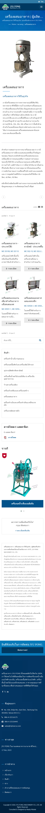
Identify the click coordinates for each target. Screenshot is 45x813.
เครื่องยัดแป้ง (23, 621)
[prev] (3, 197)
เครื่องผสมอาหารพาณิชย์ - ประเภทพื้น (33, 245)
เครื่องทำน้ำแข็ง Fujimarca (14, 359)
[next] (41, 197)
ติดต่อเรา (11, 624)
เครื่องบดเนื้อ (36, 613)
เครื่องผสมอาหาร (30, 24)
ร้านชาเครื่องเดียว (11, 385)
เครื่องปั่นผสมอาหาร (27, 616)
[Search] (40, 340)
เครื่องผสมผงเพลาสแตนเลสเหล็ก (33, 300)
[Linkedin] (8, 692)
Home (14, 24)
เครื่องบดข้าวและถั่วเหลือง (11, 618)
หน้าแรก (8, 770)
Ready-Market (31, 809)
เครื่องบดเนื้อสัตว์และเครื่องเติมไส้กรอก (19, 365)
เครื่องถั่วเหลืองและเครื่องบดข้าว (16, 391)
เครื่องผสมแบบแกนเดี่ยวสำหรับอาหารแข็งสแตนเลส (10, 301)
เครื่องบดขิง (7, 616)
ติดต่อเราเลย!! (23, 650)
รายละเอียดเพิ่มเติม (22, 530)
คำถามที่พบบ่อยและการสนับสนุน (17, 788)
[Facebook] (2, 692)
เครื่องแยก (22, 618)
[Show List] (42, 207)
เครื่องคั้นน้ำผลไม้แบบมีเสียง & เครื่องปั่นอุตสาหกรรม (19, 378)
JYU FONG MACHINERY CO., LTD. (28, 805)
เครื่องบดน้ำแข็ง (27, 613)
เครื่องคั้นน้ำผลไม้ (16, 616)
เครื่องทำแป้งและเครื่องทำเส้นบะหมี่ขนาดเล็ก (20, 404)
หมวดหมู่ (20, 24)
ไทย (42, 2)
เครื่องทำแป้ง (7, 621)
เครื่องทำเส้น (15, 621)
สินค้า (7, 779)
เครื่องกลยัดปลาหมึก (12, 411)
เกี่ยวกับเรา (9, 775)
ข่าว (6, 783)
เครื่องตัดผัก (31, 621)
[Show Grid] (39, 207)
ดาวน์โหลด (12, 437)
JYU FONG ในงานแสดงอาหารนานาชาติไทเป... (19, 746)
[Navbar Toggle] (41, 6)
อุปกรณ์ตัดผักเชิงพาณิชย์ (13, 370)
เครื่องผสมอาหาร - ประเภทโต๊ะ (10, 245)
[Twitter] (5, 692)
